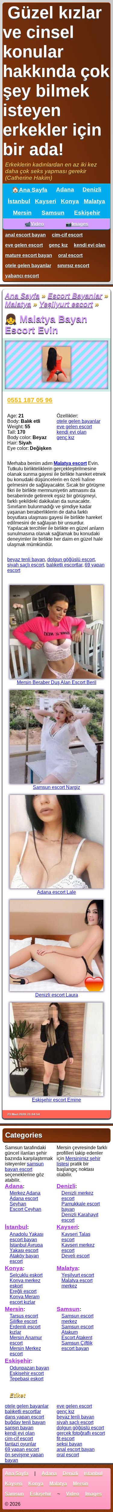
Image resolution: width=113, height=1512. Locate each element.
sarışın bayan (19, 1427)
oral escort (70, 255)
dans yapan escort (24, 1416)
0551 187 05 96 (29, 399)
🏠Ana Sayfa (29, 190)
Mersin (22, 212)
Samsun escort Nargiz (56, 787)
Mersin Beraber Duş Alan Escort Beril (56, 682)
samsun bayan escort (24, 1166)
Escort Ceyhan (25, 1209)
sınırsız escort (73, 265)
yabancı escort (22, 275)
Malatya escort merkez (77, 1283)
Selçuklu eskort (26, 1275)
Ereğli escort (23, 1291)
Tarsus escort (24, 1315)
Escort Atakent (76, 1337)
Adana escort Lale (56, 892)
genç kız (58, 245)
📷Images (77, 224)
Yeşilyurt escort (66, 304)
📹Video (34, 224)
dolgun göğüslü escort (71, 559)
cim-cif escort (67, 234)
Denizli (92, 189)
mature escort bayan (28, 255)
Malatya (94, 201)
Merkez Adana (25, 1193)
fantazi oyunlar (20, 1443)
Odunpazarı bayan (29, 1367)
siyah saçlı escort (25, 564)
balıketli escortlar (64, 564)
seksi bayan (69, 1443)
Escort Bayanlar (75, 296)
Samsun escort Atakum (77, 1329)
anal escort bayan (25, 234)
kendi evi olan (89, 245)
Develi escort (75, 1255)
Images (93, 1493)
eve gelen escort (24, 245)
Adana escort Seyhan (24, 1201)
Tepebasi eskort (26, 1378)
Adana (65, 189)
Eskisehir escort (27, 1373)
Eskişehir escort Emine (56, 1099)
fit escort (65, 1438)
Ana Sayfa (22, 296)
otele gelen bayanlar (28, 265)
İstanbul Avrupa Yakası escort (26, 1247)
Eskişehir (87, 212)
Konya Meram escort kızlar (24, 1299)
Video (72, 1493)
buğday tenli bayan (25, 1422)
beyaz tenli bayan (26, 559)
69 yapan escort (22, 1449)
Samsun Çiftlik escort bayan (77, 1345)
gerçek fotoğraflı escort (81, 1433)
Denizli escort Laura (56, 994)
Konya (70, 201)
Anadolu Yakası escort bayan (26, 1237)
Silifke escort (23, 1321)
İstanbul (19, 201)
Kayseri (45, 201)
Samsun (53, 212)
